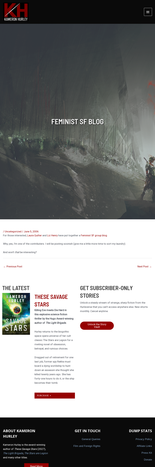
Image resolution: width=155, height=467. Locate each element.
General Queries (91, 439)
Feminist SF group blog (94, 235)
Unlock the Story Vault (97, 325)
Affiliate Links (144, 446)
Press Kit (147, 452)
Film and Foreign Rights (86, 446)
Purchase (43, 395)
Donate (148, 459)
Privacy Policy (144, 439)
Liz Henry (52, 235)
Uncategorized (13, 231)
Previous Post (12, 266)
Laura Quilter (34, 235)
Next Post (144, 266)
